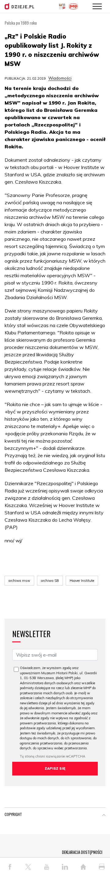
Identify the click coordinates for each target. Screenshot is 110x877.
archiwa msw (19, 580)
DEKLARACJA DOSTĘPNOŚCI (82, 852)
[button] (103, 815)
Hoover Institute (82, 580)
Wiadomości (60, 78)
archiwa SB (50, 580)
